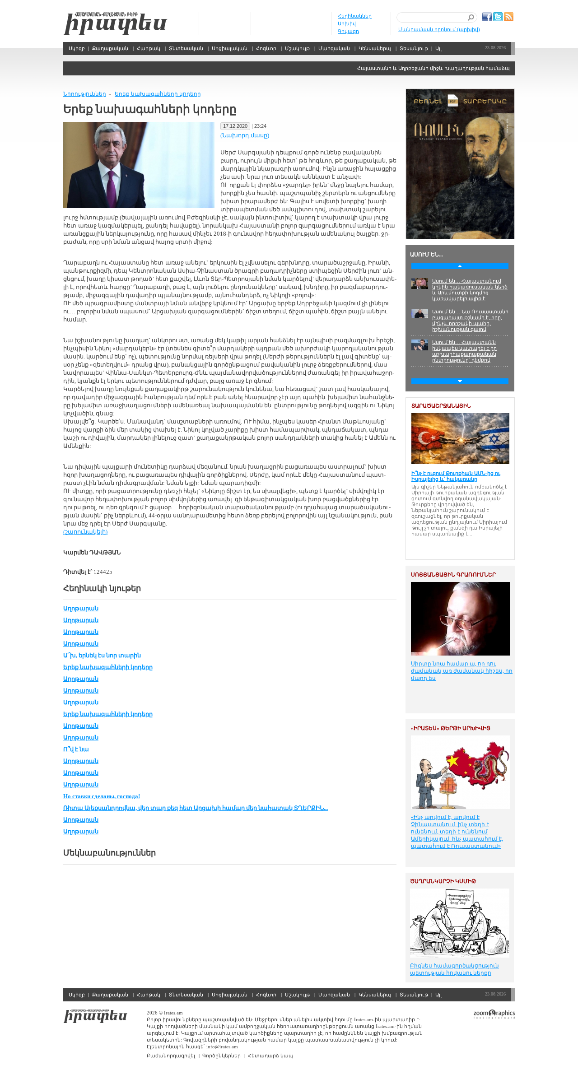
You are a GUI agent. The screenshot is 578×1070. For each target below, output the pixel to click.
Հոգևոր (266, 48)
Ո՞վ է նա (76, 749)
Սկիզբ (115, 23)
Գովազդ (348, 31)
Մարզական (334, 48)
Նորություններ (84, 94)
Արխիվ (347, 23)
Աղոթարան (80, 608)
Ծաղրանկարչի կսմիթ (443, 881)
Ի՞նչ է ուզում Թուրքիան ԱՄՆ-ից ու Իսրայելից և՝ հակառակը (455, 476)
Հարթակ (148, 48)
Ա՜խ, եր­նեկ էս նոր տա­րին (102, 655)
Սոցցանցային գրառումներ (453, 574)
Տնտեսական (186, 48)
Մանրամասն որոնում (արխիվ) (439, 29)
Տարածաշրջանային (441, 406)
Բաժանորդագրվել (171, 1055)
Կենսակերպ (375, 48)
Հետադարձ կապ (271, 1055)
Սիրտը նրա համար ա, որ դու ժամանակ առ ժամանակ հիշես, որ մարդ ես (462, 671)
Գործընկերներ (221, 1055)
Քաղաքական (110, 48)
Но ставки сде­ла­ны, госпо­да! (101, 796)
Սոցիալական (229, 48)
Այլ (438, 48)
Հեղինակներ (355, 16)
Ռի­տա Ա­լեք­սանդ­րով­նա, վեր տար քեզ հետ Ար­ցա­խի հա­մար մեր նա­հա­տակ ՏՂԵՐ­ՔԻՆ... (195, 808)
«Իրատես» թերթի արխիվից (450, 728)
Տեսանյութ (414, 48)
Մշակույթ (297, 48)
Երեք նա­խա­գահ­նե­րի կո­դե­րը (158, 94)
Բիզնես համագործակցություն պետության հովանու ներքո (454, 969)
